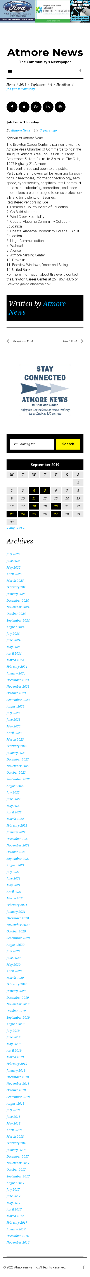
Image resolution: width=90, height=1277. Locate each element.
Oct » (20, 528)
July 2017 (13, 1189)
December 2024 (18, 600)
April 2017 (14, 1209)
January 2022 (16, 832)
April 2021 (14, 892)
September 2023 (18, 700)
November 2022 (18, 766)
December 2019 (18, 997)
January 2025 (16, 594)
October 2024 (16, 613)
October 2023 (16, 693)
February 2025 (17, 587)
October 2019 (16, 1011)
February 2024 (17, 666)
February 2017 (17, 1222)
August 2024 (15, 627)
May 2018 (14, 1123)
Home (11, 84)
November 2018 (18, 1083)
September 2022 (18, 779)
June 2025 (14, 561)
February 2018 (17, 1143)
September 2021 (18, 859)
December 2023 (18, 680)
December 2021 (18, 839)
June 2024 (14, 640)
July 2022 (13, 792)
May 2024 (14, 647)
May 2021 (14, 885)
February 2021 (17, 905)
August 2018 (15, 1103)
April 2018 (14, 1130)
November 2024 (18, 607)
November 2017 (18, 1163)
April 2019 (14, 1050)
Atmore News (45, 52)
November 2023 (18, 686)
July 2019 (13, 1030)
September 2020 (18, 938)
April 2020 (14, 971)
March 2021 (15, 898)
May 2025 (14, 567)
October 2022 (16, 772)
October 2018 (16, 1090)
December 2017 (18, 1156)
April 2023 (14, 733)
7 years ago (48, 130)
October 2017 (16, 1169)
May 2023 (14, 726)
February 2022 (17, 825)
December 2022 (18, 759)
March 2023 (15, 739)
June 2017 (14, 1196)
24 (23, 514)
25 (34, 514)
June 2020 (14, 958)
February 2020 (17, 984)
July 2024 (13, 633)
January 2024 (16, 673)
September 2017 (18, 1176)
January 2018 (16, 1150)
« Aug (11, 528)
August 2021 (15, 865)
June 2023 (14, 719)
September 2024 (18, 620)
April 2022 (14, 812)
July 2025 (13, 554)
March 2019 (15, 1057)
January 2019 (16, 1070)
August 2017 (15, 1183)
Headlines (64, 84)
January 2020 (16, 991)
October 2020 (16, 931)
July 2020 (13, 951)
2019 (22, 84)
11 (34, 498)
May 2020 (14, 964)
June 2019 (14, 1037)
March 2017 (15, 1216)
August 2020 (15, 944)
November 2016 (18, 1242)
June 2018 (14, 1116)
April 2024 (14, 653)
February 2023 (17, 746)
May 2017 (14, 1203)
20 (56, 506)
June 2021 (14, 878)
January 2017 (16, 1229)
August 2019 (15, 1024)
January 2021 (16, 911)
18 (34, 506)
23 (12, 514)
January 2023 (16, 753)
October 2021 (16, 852)
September (38, 84)
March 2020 (15, 978)
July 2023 (13, 713)
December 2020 (18, 918)
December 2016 (18, 1236)
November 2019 (18, 1004)
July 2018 (13, 1110)
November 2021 (18, 845)
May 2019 (14, 1044)
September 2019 (18, 1017)
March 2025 (15, 580)
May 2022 (14, 806)
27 (56, 514)
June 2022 (14, 799)
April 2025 (14, 574)
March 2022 (15, 819)
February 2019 (17, 1064)
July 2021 (13, 872)
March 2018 (15, 1136)
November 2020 (18, 925)
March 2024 (15, 660)
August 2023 (15, 706)
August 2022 (15, 786)
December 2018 (18, 1077)
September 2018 (18, 1097)
